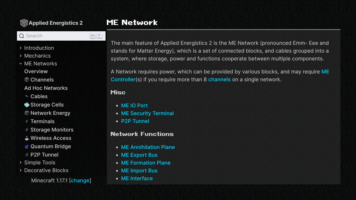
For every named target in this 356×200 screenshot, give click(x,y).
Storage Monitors (51, 130)
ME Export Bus (139, 155)
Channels (42, 80)
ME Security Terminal (147, 113)
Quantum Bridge (50, 146)
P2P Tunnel (44, 155)
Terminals (42, 121)
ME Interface (137, 178)
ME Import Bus (139, 170)
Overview (36, 71)
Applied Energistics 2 (56, 23)
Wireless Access (50, 138)
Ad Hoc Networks (46, 88)
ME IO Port (134, 105)
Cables (39, 96)
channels (219, 79)
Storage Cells (47, 105)
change (80, 180)
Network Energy (50, 113)
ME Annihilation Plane (148, 147)
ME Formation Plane (146, 163)
